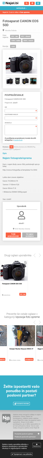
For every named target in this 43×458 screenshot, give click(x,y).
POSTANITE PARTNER (22, 403)
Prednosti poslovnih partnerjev (25, 437)
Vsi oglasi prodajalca (30, 235)
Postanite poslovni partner (24, 434)
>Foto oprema (24, 12)
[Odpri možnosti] (38, 3)
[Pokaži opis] (25, 262)
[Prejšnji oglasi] (39, 255)
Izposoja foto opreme (27, 316)
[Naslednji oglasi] (35, 255)
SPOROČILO (8, 123)
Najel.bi (5, 12)
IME (6, 107)
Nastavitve (36, 446)
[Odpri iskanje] (26, 3)
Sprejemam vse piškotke (23, 454)
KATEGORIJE (20, 8)
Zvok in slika (13, 12)
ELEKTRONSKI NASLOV (11, 114)
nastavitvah (18, 140)
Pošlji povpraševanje (13, 235)
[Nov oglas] (32, 3)
